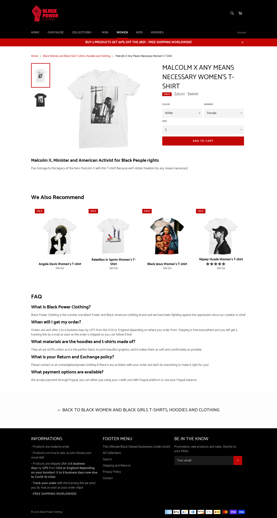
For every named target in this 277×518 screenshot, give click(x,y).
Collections (82, 32)
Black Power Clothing (51, 512)
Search (107, 459)
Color (166, 104)
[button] (216, 264)
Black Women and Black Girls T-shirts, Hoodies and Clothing (77, 56)
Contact (108, 478)
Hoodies (157, 32)
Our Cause (56, 32)
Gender (208, 104)
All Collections (112, 453)
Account (241, 33)
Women (122, 32)
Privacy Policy (112, 471)
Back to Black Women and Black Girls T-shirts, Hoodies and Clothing (140, 410)
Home (35, 32)
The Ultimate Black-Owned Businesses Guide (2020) (136, 446)
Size (164, 121)
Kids (139, 32)
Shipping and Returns (117, 465)
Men (105, 32)
